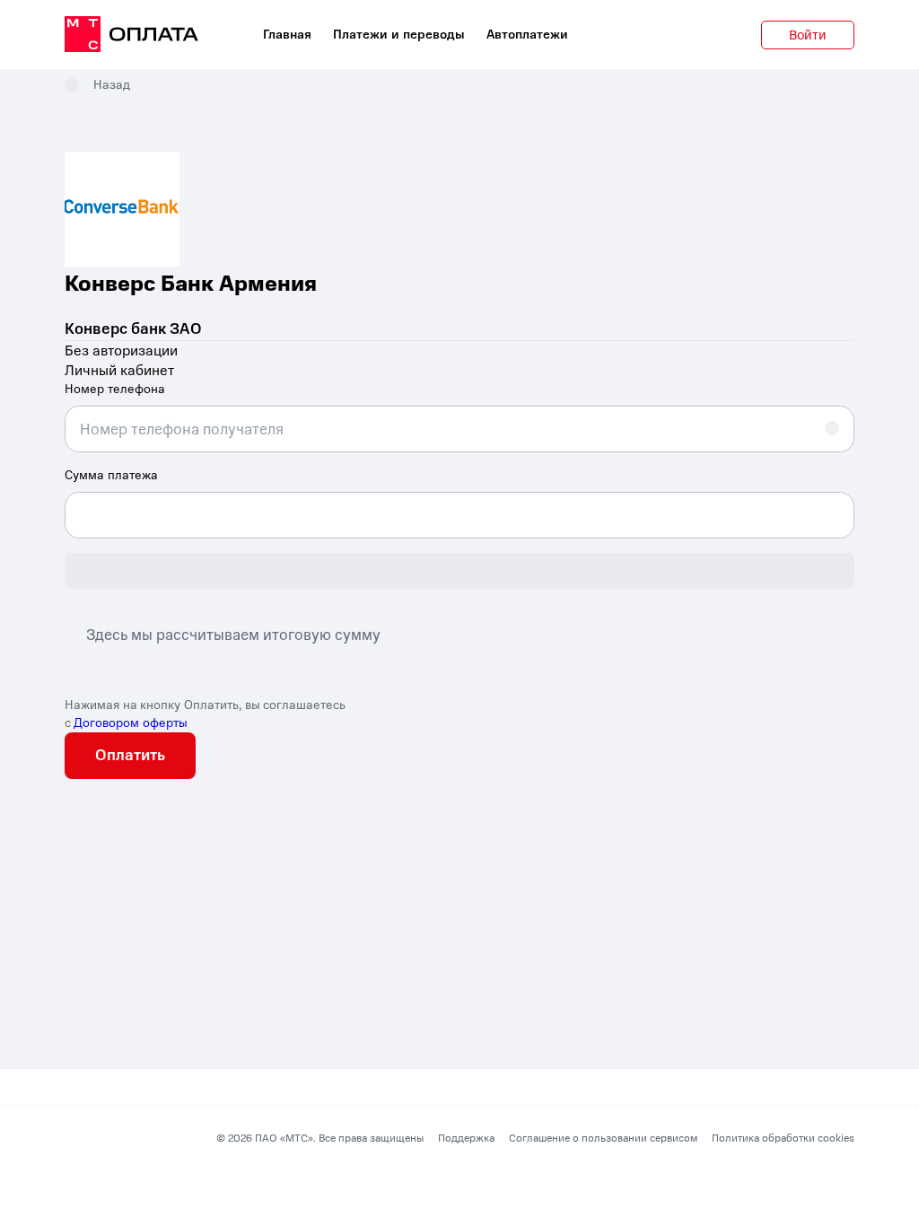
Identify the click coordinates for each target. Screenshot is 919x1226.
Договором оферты (131, 722)
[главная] (131, 35)
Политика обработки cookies (783, 1138)
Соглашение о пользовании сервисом (603, 1138)
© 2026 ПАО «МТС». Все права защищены (320, 1138)
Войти (808, 35)
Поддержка (466, 1138)
